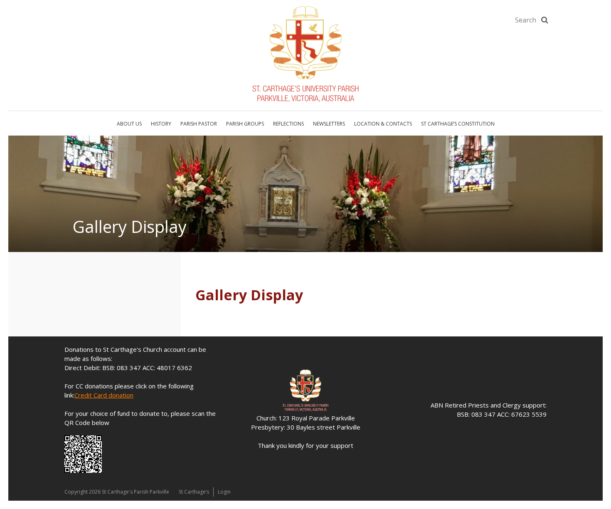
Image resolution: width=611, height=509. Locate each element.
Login (224, 491)
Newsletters (329, 123)
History (161, 123)
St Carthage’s (194, 491)
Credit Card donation (103, 395)
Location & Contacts (383, 123)
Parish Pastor (198, 123)
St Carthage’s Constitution (458, 123)
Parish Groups (245, 123)
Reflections (288, 123)
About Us (129, 123)
